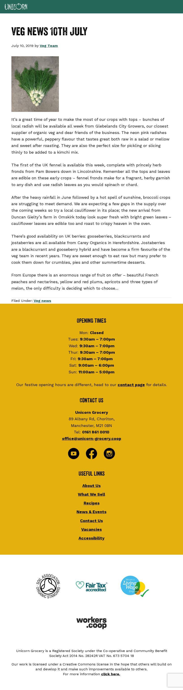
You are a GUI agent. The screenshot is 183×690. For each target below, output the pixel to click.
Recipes (92, 503)
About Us (91, 485)
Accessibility (91, 538)
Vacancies (91, 529)
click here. (110, 674)
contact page (131, 384)
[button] (91, 6)
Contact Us (91, 520)
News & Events (91, 511)
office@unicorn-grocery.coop (91, 438)
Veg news (42, 301)
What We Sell (91, 494)
